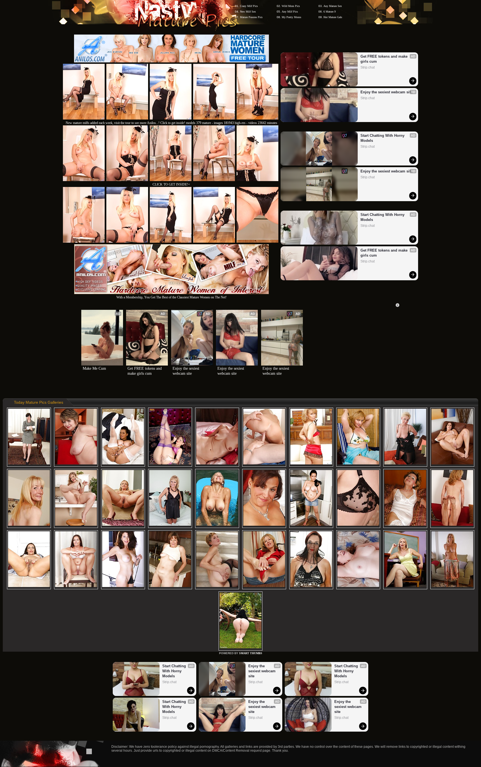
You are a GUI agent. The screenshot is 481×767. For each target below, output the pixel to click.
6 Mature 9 (329, 11)
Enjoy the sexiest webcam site (386, 92)
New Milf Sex (248, 11)
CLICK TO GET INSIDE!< (171, 184)
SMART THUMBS (250, 653)
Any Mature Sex (332, 6)
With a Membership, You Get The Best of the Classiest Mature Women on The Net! (171, 297)
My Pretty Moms (291, 17)
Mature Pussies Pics (251, 17)
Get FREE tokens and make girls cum (384, 59)
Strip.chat (367, 67)
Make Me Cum (94, 368)
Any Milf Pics (290, 11)
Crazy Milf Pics (249, 6)
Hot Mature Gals (332, 17)
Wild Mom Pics (291, 6)
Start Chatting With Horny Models (383, 138)
